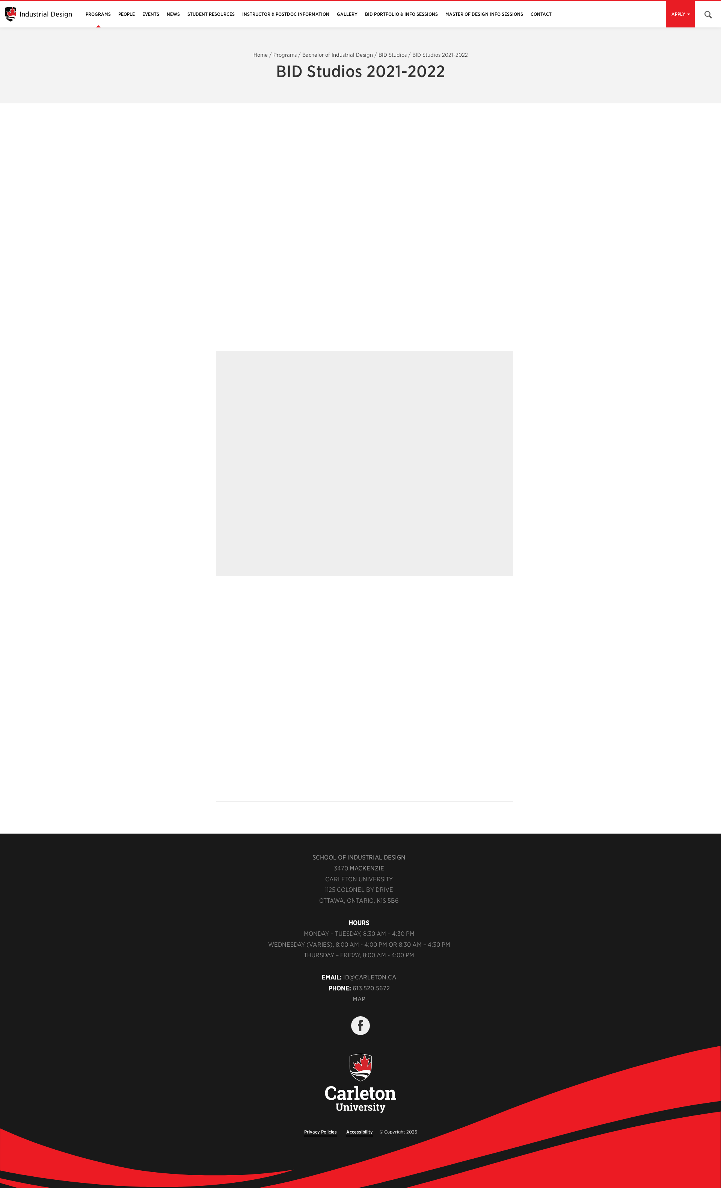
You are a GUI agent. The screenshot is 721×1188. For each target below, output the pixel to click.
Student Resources (211, 14)
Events (150, 14)
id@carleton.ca (369, 977)
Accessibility (359, 1132)
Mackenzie (367, 868)
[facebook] (360, 1025)
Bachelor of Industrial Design (337, 55)
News (173, 14)
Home (260, 55)
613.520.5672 (371, 988)
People (126, 14)
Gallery (347, 14)
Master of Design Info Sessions (484, 14)
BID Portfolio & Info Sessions (401, 14)
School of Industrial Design (359, 857)
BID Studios (393, 55)
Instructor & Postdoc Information (285, 14)
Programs (98, 14)
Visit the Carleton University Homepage (360, 1084)
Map (359, 999)
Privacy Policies (320, 1132)
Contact (541, 14)
